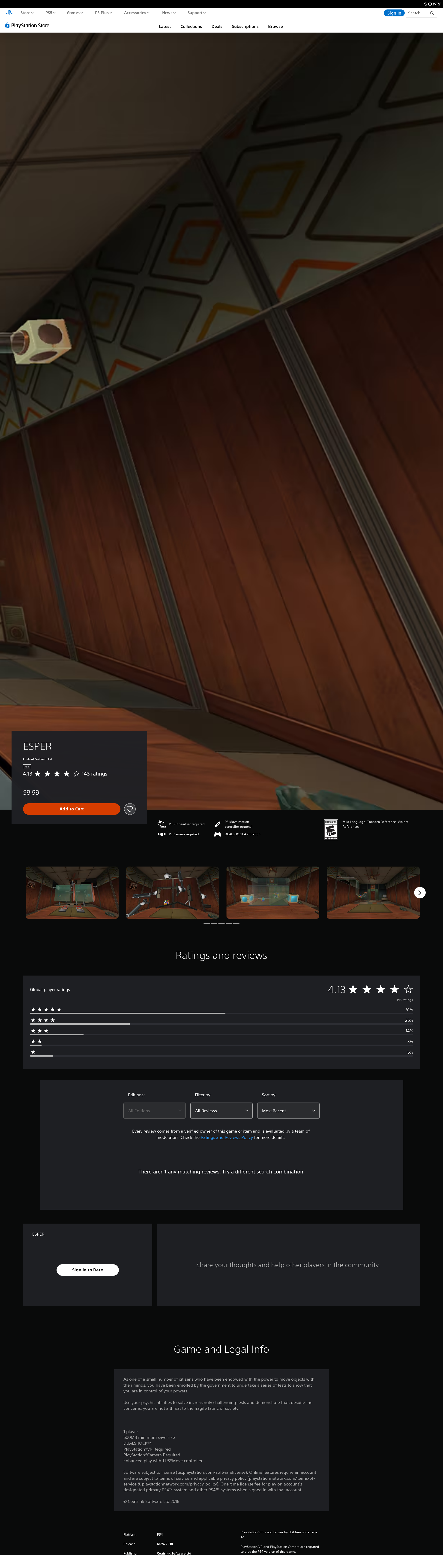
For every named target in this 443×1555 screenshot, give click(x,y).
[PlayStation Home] (9, 13)
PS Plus (102, 12)
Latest (165, 26)
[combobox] (154, 1111)
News (167, 12)
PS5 (48, 12)
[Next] (420, 892)
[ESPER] (72, 893)
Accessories (135, 12)
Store (25, 12)
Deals (217, 26)
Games (73, 12)
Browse (275, 26)
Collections (191, 26)
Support (194, 12)
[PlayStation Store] (29, 25)
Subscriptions (245, 26)
